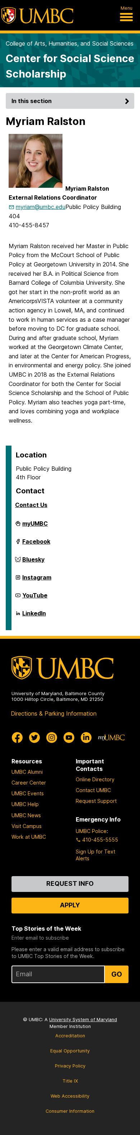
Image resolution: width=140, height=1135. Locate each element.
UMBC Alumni (27, 772)
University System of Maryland (83, 1019)
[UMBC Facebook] (17, 737)
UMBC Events (27, 793)
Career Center (28, 783)
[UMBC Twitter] (34, 737)
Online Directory (95, 779)
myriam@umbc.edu (40, 206)
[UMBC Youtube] (69, 737)
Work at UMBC (28, 837)
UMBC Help (25, 804)
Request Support (96, 801)
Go (116, 974)
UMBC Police (91, 831)
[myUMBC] (111, 737)
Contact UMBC (93, 790)
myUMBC (35, 526)
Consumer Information (70, 1111)
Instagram (36, 580)
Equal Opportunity (70, 1050)
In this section (31, 100)
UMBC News (26, 815)
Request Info (70, 883)
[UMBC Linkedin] (86, 737)
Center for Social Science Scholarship (70, 66)
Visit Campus (26, 826)
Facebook (36, 544)
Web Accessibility (70, 1096)
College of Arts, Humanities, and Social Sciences (70, 43)
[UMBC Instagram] (52, 737)
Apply (70, 905)
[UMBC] (37, 15)
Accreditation (70, 1035)
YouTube (34, 598)
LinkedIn (34, 616)
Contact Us (31, 504)
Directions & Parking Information (54, 713)
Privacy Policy (70, 1066)
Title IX (70, 1081)
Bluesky (33, 562)
